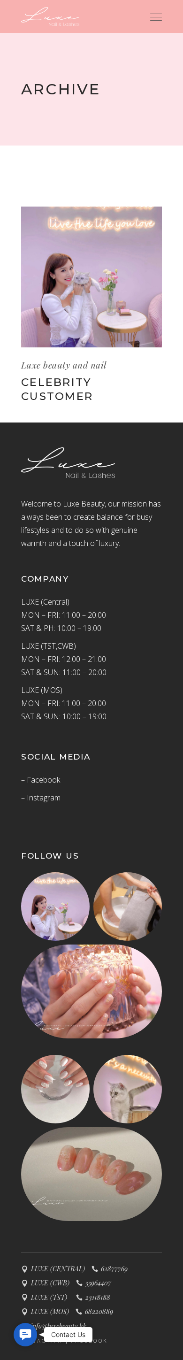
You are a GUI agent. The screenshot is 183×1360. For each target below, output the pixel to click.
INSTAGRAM (42, 1341)
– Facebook (40, 780)
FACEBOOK (89, 1341)
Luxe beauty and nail (64, 365)
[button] (25, 1334)
